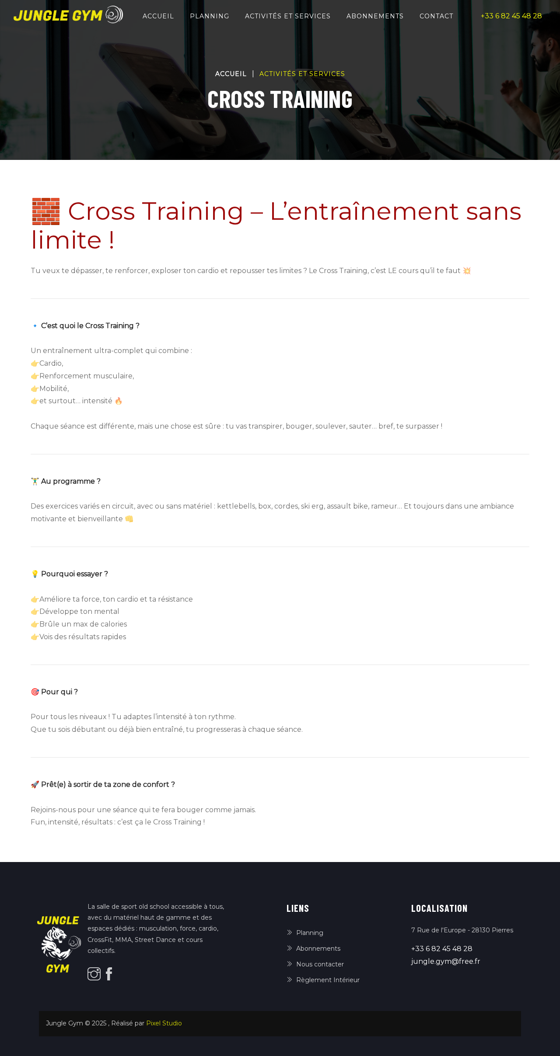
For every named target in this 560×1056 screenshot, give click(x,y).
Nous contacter (320, 964)
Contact (436, 16)
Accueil (160, 16)
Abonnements (375, 16)
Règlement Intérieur (328, 980)
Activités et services (288, 16)
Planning (209, 16)
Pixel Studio (164, 1023)
